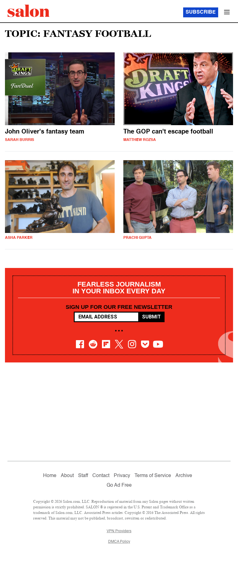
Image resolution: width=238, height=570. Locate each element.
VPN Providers (119, 531)
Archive (183, 475)
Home (49, 475)
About (67, 475)
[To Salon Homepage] (28, 11)
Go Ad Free (119, 485)
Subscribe (201, 12)
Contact (100, 475)
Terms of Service (152, 475)
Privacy (122, 475)
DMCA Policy (119, 542)
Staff (83, 475)
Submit (151, 317)
